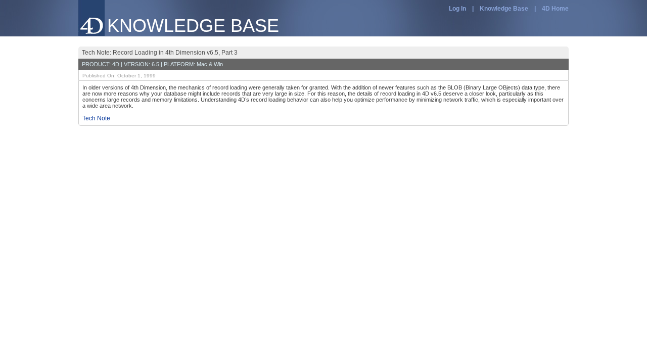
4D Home (555, 8)
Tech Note (96, 118)
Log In (457, 8)
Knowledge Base (504, 8)
